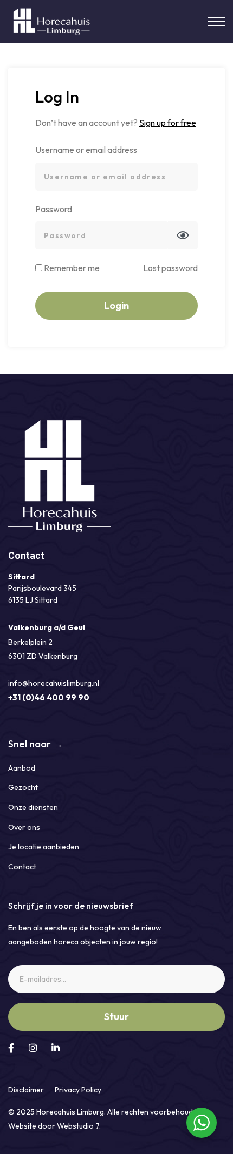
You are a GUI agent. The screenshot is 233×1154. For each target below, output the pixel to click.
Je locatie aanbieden (43, 847)
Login (116, 305)
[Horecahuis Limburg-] (53, 21)
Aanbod (21, 768)
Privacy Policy (78, 1090)
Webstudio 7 (78, 1126)
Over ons (24, 827)
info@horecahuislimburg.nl (53, 683)
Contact (22, 867)
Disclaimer (26, 1090)
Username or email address (86, 149)
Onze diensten (33, 807)
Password (53, 209)
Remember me (71, 267)
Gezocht (23, 787)
